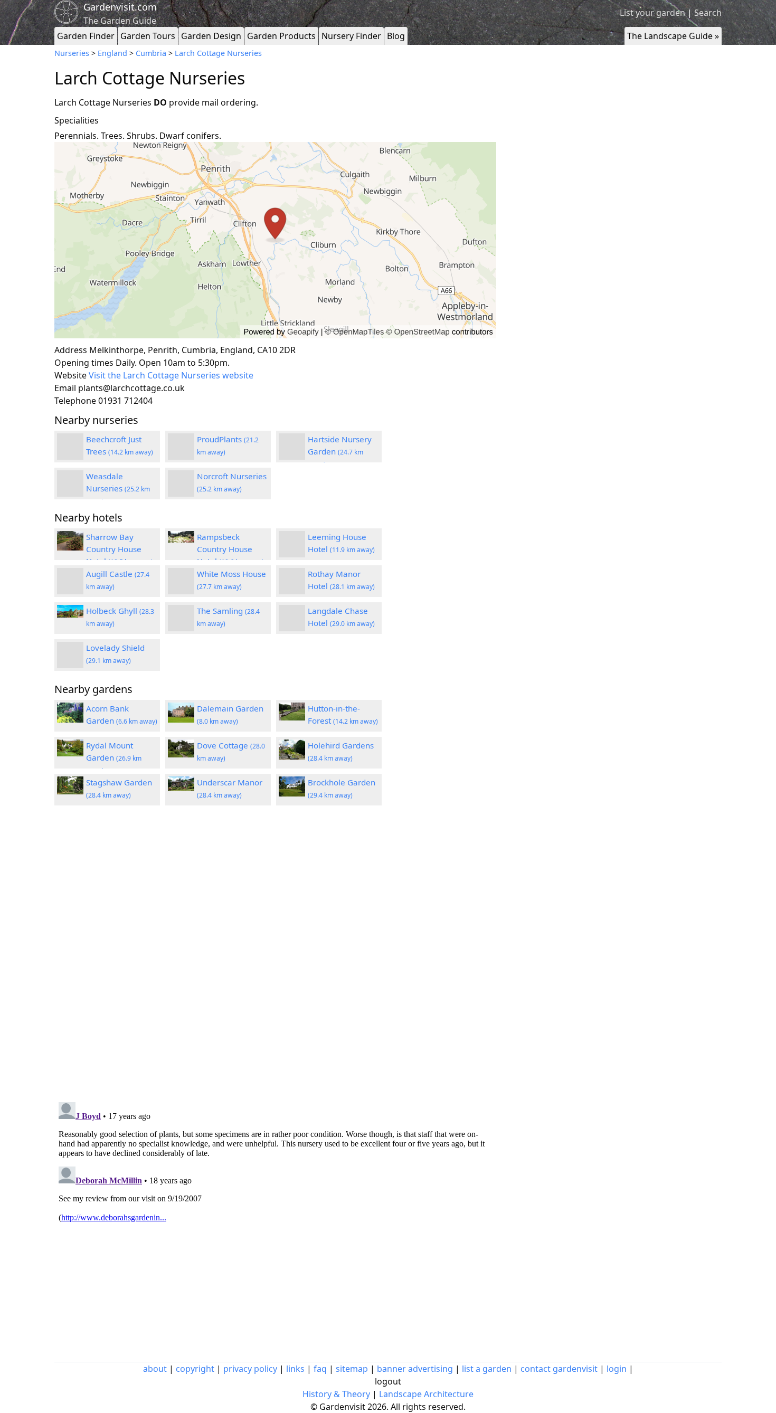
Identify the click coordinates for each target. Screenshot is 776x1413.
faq (320, 1368)
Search (708, 12)
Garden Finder (86, 36)
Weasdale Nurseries (118, 488)
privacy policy (250, 1368)
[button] (275, 240)
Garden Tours (147, 36)
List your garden (652, 12)
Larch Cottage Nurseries (218, 53)
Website (70, 375)
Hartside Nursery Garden (340, 451)
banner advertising (415, 1368)
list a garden (487, 1368)
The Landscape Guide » (673, 36)
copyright (195, 1368)
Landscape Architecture (426, 1394)
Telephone (75, 400)
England (112, 53)
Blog (396, 36)
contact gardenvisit (559, 1368)
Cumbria (151, 53)
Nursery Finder (351, 36)
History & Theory (336, 1394)
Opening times (83, 362)
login (617, 1368)
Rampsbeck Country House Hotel (230, 549)
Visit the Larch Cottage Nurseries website (171, 375)
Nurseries (71, 53)
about (155, 1368)
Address (70, 350)
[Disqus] (275, 955)
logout (388, 1381)
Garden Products (281, 36)
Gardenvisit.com (120, 7)
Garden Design (211, 36)
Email (65, 388)
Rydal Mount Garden (113, 757)
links (295, 1368)
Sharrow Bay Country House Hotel (119, 549)
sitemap (352, 1368)
